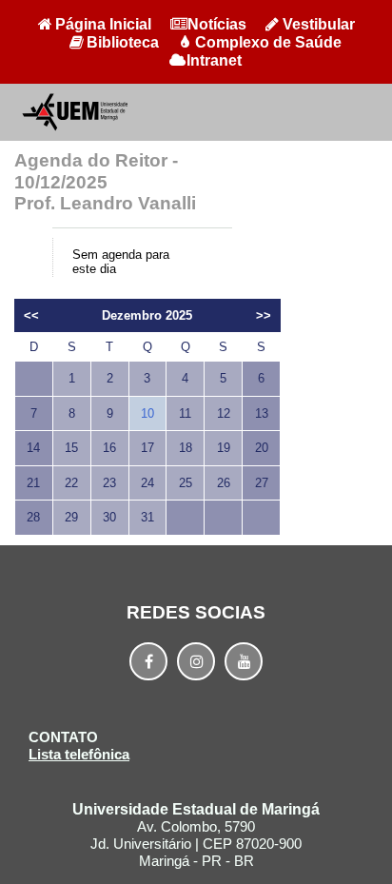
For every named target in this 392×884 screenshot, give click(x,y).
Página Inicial (103, 24)
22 (71, 483)
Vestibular (319, 24)
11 (185, 413)
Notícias (216, 24)
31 (147, 517)
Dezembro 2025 (147, 315)
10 (147, 413)
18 (185, 448)
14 (33, 448)
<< (31, 315)
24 (147, 483)
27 (261, 483)
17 (147, 448)
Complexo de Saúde (268, 42)
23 (109, 483)
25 (185, 483)
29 (71, 517)
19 (223, 448)
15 (71, 448)
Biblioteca (123, 42)
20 (261, 448)
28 (33, 517)
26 (223, 483)
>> (263, 315)
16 (109, 448)
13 (261, 413)
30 (109, 517)
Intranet (214, 60)
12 (223, 413)
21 (33, 483)
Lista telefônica (79, 754)
